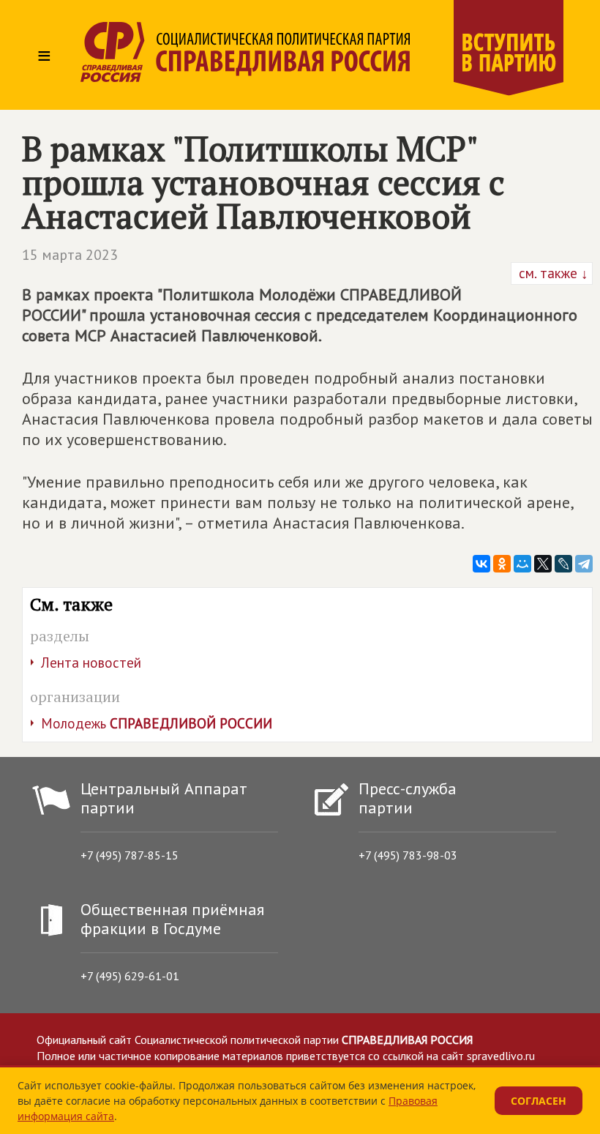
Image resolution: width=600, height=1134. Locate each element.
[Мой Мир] (522, 563)
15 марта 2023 (70, 254)
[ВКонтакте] (481, 563)
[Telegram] (584, 563)
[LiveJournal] (563, 563)
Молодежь (156, 723)
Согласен (538, 1101)
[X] (543, 563)
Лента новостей (91, 662)
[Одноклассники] (502, 563)
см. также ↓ (551, 273)
